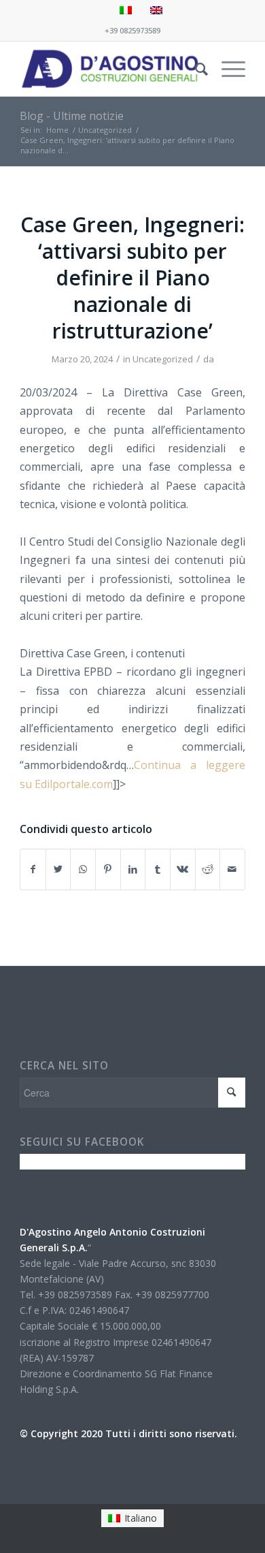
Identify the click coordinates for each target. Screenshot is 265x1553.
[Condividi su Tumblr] (157, 869)
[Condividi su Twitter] (58, 869)
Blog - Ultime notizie (72, 115)
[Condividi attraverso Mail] (232, 869)
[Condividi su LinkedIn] (133, 869)
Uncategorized (162, 359)
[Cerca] (194, 69)
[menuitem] (194, 69)
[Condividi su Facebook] (33, 869)
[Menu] (226, 69)
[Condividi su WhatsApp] (83, 869)
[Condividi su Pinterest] (108, 869)
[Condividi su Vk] (183, 869)
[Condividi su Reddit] (208, 869)
